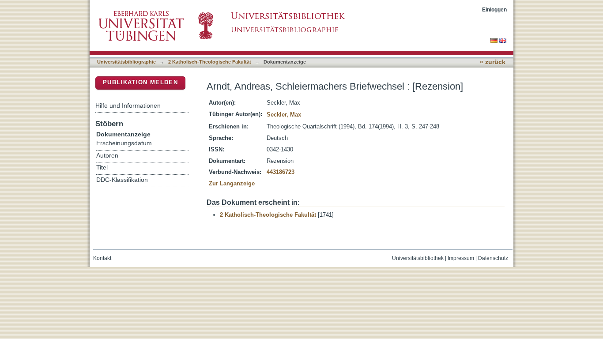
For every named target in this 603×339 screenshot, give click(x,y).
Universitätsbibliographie (126, 61)
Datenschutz (493, 258)
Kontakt (102, 258)
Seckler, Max (284, 114)
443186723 (280, 172)
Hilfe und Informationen (128, 105)
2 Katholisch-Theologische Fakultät (209, 61)
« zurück (492, 62)
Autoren (107, 155)
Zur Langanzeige (232, 183)
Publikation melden (140, 82)
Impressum (461, 258)
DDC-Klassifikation (122, 180)
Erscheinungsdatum (124, 143)
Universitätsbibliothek (418, 258)
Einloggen (494, 9)
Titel (102, 167)
